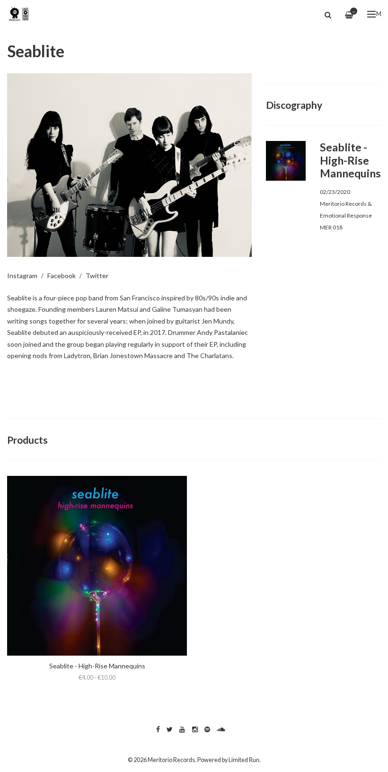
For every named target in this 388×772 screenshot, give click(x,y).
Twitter (97, 276)
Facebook (61, 276)
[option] (129, 165)
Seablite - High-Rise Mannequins (97, 666)
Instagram (22, 276)
